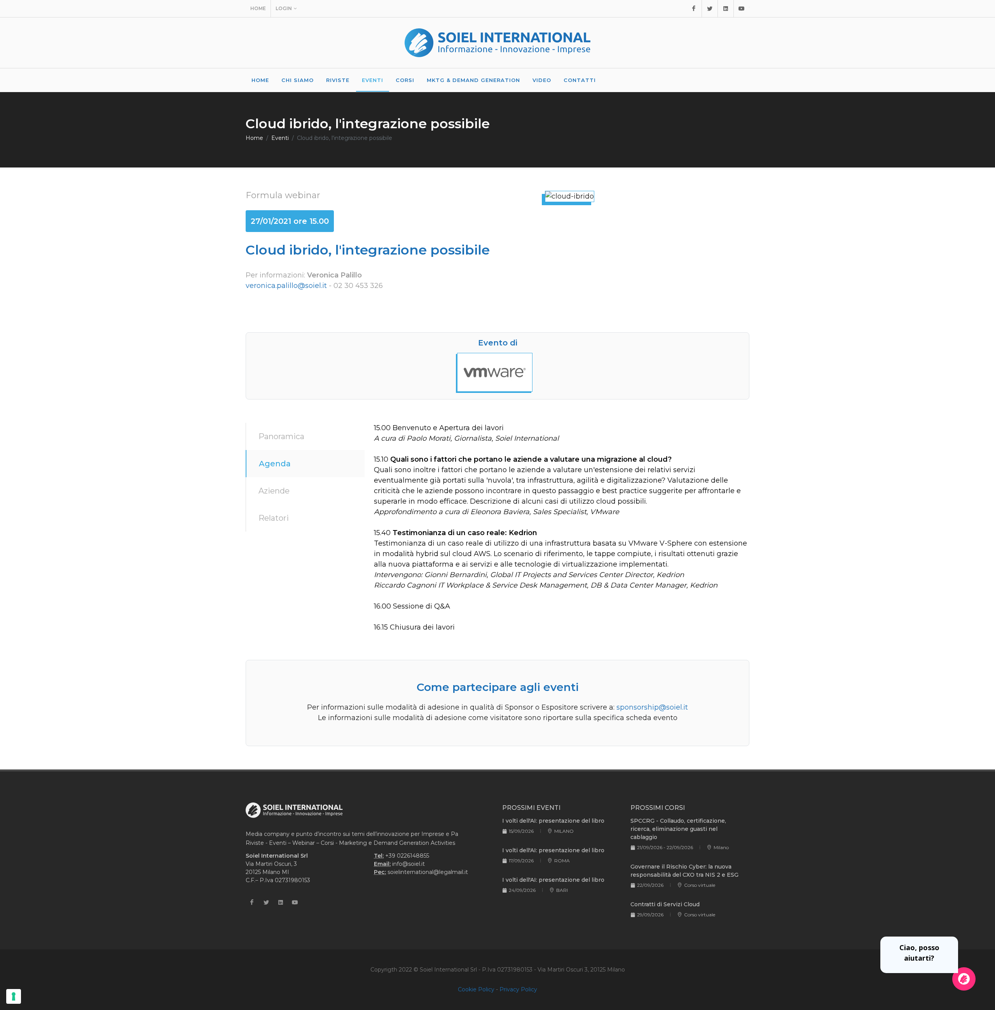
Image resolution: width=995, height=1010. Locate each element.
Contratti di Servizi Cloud (665, 904)
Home (258, 8)
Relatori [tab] (273, 518)
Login (284, 8)
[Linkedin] (725, 8)
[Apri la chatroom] (964, 979)
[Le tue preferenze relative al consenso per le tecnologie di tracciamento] (13, 996)
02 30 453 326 (358, 285)
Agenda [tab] (275, 463)
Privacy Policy (518, 989)
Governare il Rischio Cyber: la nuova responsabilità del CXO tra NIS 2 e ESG (684, 870)
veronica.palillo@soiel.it (286, 285)
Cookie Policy (476, 989)
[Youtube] (741, 8)
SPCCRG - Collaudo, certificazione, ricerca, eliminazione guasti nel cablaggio (678, 829)
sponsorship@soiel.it (652, 707)
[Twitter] (709, 8)
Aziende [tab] (274, 490)
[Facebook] (694, 8)
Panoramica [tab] (281, 436)
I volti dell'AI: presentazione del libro (553, 820)
